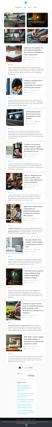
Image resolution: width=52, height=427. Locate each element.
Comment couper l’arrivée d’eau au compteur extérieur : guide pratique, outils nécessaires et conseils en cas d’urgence (33, 308)
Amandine (36, 57)
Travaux (35, 7)
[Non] (50, 423)
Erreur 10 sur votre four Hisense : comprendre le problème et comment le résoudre (14, 39)
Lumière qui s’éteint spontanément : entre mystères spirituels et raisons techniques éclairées (36, 23)
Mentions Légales (27, 419)
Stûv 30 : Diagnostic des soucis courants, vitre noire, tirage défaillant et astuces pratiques (26, 412)
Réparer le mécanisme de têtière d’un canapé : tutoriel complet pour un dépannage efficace (37, 39)
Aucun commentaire (29, 59)
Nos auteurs (19, 419)
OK (26, 425)
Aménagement (18, 7)
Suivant (30, 367)
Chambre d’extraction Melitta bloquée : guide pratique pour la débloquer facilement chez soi (25, 405)
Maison (29, 7)
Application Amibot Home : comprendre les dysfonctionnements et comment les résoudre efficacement (33, 211)
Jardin (25, 7)
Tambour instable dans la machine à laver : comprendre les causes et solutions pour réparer (25, 395)
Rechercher (20, 373)
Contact (34, 419)
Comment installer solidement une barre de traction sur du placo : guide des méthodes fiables (14, 23)
